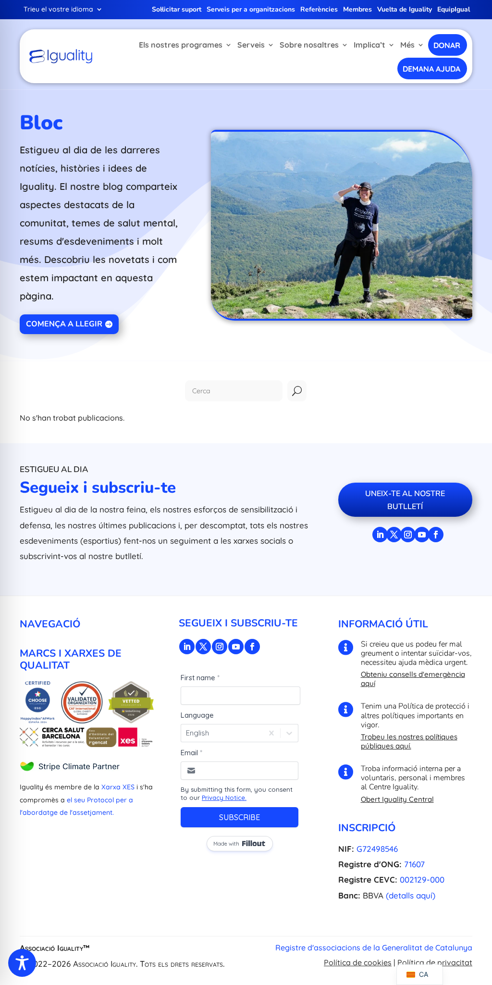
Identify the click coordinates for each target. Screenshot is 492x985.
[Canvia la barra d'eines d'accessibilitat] (22, 963)
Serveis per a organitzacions (251, 10)
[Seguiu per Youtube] (422, 534)
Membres (357, 10)
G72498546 (377, 849)
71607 (414, 864)
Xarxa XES (118, 787)
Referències (319, 10)
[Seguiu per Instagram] (408, 534)
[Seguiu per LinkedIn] (380, 534)
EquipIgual (453, 10)
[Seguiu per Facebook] (435, 534)
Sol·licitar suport (176, 10)
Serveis (251, 45)
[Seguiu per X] (394, 534)
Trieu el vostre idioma (58, 9)
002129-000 (422, 879)
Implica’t (369, 45)
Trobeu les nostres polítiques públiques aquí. (409, 741)
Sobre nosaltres (309, 45)
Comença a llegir (64, 324)
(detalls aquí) (410, 895)
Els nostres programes (180, 45)
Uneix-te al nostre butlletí (405, 500)
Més (407, 45)
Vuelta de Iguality (404, 10)
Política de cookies (358, 962)
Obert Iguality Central (397, 799)
